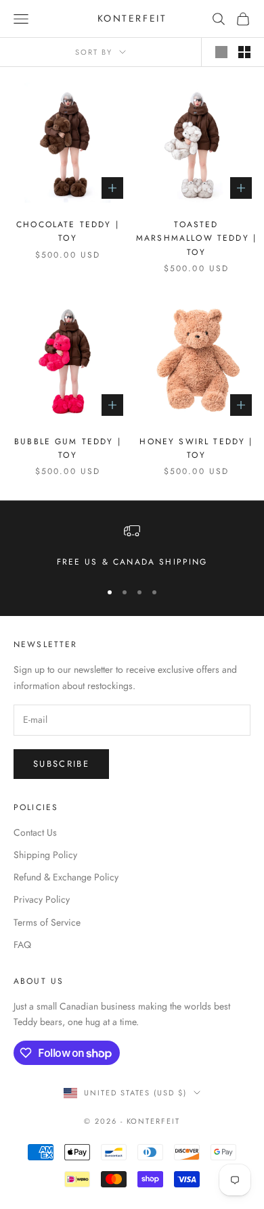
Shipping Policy (45, 854)
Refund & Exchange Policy (66, 877)
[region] (132, 546)
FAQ (22, 944)
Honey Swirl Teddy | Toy (195, 448)
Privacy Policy (42, 899)
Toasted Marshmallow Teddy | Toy (196, 238)
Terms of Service (47, 922)
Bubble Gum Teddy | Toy (67, 448)
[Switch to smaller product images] (244, 52)
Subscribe (61, 763)
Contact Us (35, 832)
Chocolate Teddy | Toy (67, 231)
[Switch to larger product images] (221, 52)
